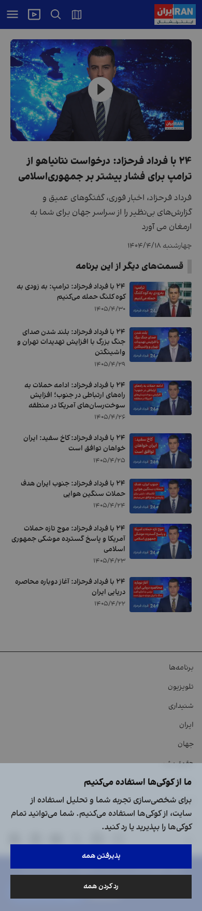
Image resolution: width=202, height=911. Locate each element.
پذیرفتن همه (101, 856)
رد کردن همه (101, 886)
